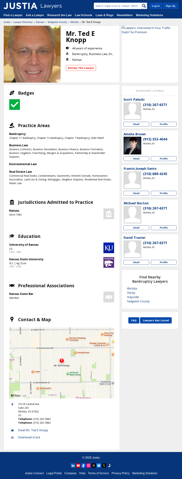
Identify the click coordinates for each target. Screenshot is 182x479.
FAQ (133, 320)
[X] (104, 465)
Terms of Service (98, 473)
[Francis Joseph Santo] (132, 180)
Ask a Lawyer (35, 15)
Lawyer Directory (23, 22)
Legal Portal (54, 473)
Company (70, 473)
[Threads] (94, 465)
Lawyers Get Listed (156, 320)
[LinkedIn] (73, 465)
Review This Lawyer (81, 68)
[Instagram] (88, 465)
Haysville (133, 297)
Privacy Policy (121, 473)
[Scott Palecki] (132, 111)
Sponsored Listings (150, 90)
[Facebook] (83, 465)
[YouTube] (78, 465)
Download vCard (29, 437)
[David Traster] (132, 249)
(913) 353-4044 (155, 139)
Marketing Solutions (149, 15)
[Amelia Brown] (132, 145)
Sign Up (170, 5)
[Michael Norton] (132, 215)
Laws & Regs (104, 15)
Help (82, 473)
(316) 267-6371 (155, 104)
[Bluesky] (99, 465)
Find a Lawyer (13, 15)
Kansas (40, 22)
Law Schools (83, 15)
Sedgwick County (57, 22)
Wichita (74, 22)
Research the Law (59, 15)
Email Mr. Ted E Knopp (33, 430)
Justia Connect (34, 473)
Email (136, 124)
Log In (156, 5)
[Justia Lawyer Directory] (20, 6)
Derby (131, 293)
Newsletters (125, 15)
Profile (164, 124)
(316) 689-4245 (155, 174)
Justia (7, 22)
